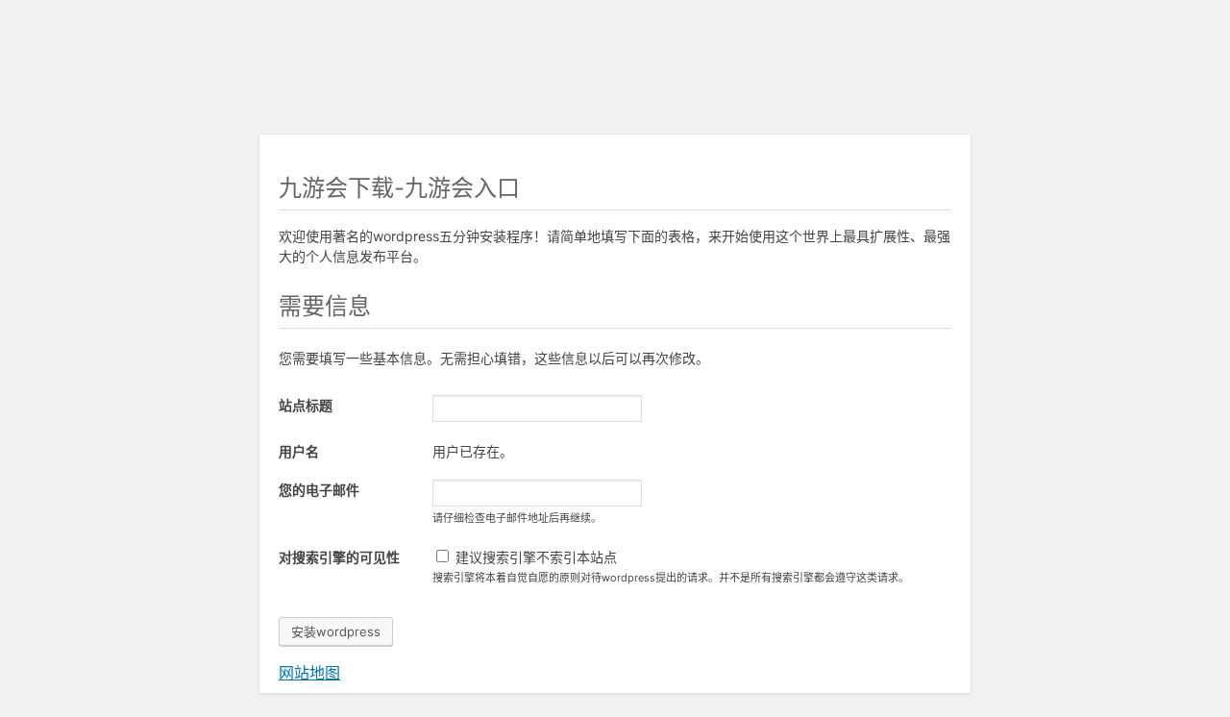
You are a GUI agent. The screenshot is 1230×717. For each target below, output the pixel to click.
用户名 (299, 451)
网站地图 (309, 672)
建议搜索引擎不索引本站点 (534, 557)
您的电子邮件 (319, 490)
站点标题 (305, 405)
